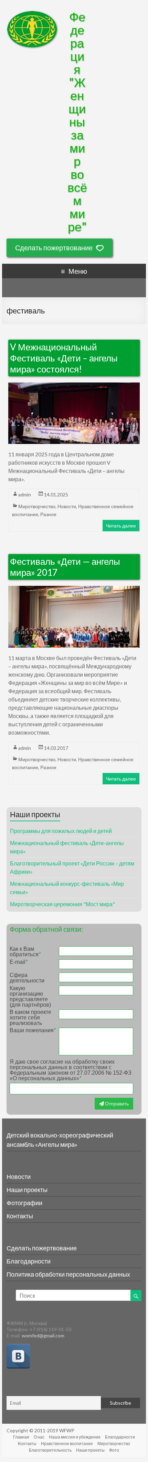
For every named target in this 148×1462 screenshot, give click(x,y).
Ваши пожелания (33, 1030)
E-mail (19, 962)
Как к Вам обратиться (25, 951)
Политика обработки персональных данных (68, 1274)
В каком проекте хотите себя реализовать (30, 1017)
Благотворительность (50, 1450)
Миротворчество (36, 506)
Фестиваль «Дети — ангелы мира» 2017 (65, 567)
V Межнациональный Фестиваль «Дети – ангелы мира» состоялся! (64, 358)
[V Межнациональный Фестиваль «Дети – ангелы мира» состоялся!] (74, 386)
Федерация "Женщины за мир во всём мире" (77, 121)
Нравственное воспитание (67, 1443)
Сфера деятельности (27, 978)
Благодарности (29, 1261)
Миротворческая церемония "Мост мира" (62, 904)
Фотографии (24, 1203)
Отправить (116, 1103)
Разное (48, 514)
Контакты (20, 1216)
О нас (39, 1437)
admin (24, 494)
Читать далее (121, 526)
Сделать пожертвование (54, 247)
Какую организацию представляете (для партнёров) (30, 997)
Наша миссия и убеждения (75, 1437)
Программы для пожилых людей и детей (61, 830)
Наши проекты (27, 1189)
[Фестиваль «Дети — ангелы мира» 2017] (74, 590)
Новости (66, 506)
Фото (114, 1450)
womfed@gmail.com (43, 1335)
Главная (21, 1437)
